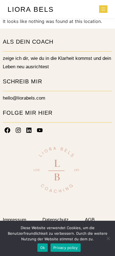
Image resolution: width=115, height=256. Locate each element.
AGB (90, 219)
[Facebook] (7, 130)
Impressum (14, 219)
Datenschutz (55, 219)
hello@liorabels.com (24, 98)
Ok (42, 247)
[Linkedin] (29, 130)
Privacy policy (65, 247)
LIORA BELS (31, 9)
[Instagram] (18, 130)
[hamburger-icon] (103, 9)
